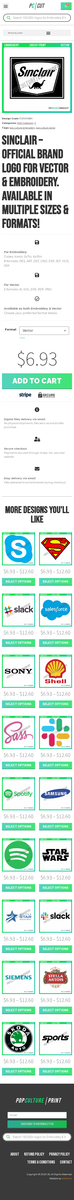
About (14, 1154)
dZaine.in (67, 1178)
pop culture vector (45, 127)
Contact (66, 1162)
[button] (5, 6)
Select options (18, 581)
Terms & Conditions (41, 1162)
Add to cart (37, 380)
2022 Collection (25, 123)
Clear (22, 337)
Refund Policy (34, 1154)
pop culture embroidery (22, 127)
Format (10, 329)
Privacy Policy (59, 1154)
